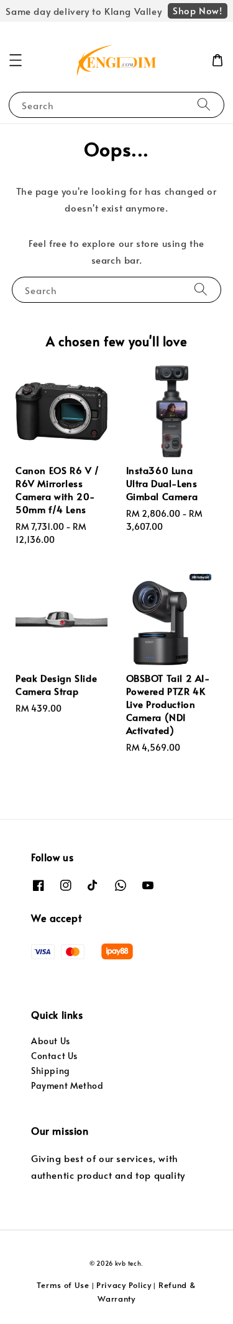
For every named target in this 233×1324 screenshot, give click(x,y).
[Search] (204, 104)
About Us (50, 1041)
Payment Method (67, 1085)
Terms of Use (63, 1284)
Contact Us (54, 1056)
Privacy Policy (124, 1284)
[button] (15, 60)
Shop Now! (197, 10)
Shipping (50, 1070)
